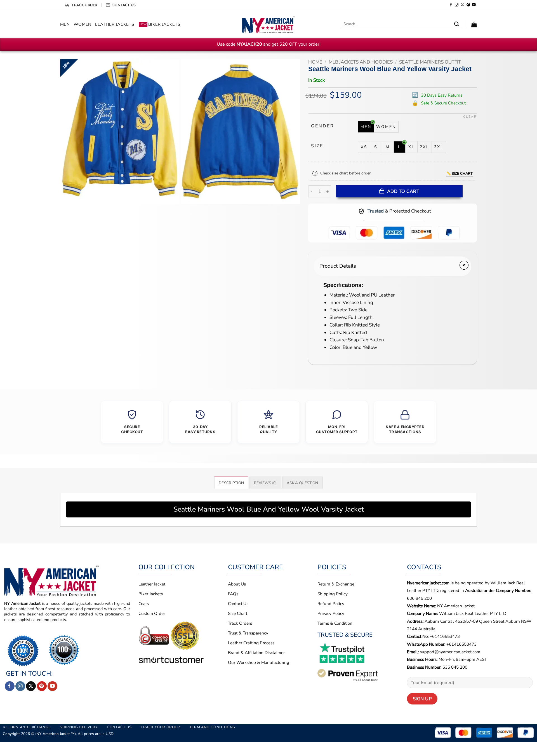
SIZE (317, 146)
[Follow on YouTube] (474, 5)
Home (315, 62)
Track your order (160, 727)
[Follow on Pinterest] (468, 5)
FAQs (233, 594)
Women (82, 24)
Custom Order (151, 613)
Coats (143, 603)
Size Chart (237, 613)
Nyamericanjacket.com (428, 583)
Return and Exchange (27, 727)
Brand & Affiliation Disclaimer (256, 652)
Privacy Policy (330, 613)
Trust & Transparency (248, 633)
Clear (470, 117)
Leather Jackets (114, 24)
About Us (237, 584)
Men (65, 24)
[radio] (366, 126)
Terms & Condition (334, 623)
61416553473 (463, 644)
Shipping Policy (332, 594)
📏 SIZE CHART (459, 173)
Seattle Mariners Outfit (430, 62)
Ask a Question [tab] (302, 483)
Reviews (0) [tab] (265, 483)
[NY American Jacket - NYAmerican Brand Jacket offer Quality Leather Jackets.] (268, 24)
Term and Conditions (212, 727)
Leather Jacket (151, 584)
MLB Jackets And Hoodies (361, 62)
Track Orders (240, 623)
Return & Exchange (335, 584)
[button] (474, 24)
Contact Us (238, 603)
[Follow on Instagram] (456, 5)
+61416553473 (445, 636)
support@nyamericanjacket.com (450, 652)
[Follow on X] (462, 5)
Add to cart (403, 191)
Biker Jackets (160, 24)
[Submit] (457, 24)
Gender (322, 126)
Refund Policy (330, 603)
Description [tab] (231, 483)
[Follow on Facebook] (451, 5)
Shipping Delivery (79, 727)
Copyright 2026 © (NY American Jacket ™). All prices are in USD (58, 733)
